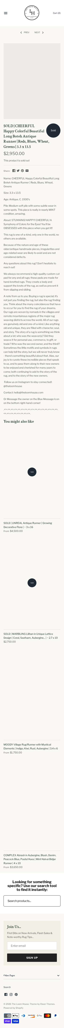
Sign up (32, 957)
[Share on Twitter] (18, 170)
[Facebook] (5, 994)
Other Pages (9, 975)
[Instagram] (11, 994)
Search (7, 987)
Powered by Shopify (13, 1008)
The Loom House (20, 1004)
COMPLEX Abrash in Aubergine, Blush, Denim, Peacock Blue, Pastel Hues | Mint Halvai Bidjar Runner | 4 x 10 (30, 859)
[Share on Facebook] (13, 170)
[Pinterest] (16, 994)
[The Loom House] (32, 13)
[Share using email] (27, 170)
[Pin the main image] (22, 170)
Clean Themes (47, 1004)
